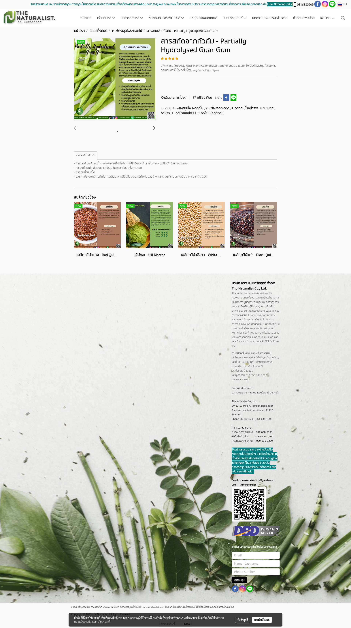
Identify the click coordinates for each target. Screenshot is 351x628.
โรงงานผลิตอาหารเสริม (260, 293)
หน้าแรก (86, 18)
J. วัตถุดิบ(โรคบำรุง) (245, 108)
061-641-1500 (265, 436)
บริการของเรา (130, 18)
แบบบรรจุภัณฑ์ (233, 18)
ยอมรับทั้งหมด (262, 619)
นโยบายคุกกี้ (104, 621)
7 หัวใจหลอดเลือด (218, 108)
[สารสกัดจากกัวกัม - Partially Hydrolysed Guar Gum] (114, 79)
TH (344, 4)
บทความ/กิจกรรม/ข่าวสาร (269, 18)
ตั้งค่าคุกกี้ (242, 619)
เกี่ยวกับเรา (104, 18)
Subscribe (239, 580)
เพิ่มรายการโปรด (175, 97)
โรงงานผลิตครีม (240, 298)
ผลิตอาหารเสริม (253, 302)
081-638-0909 (264, 432)
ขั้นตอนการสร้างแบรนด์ (165, 18)
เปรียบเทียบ (204, 97)
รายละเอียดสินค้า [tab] (85, 155)
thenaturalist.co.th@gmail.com (256, 480)
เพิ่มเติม (325, 18)
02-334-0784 (245, 428)
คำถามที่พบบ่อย (304, 18)
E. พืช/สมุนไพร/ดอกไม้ (188, 108)
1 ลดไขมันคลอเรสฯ (210, 113)
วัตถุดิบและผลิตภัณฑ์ (203, 18)
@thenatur (246, 485)
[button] (343, 18)
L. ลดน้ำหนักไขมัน (184, 113)
